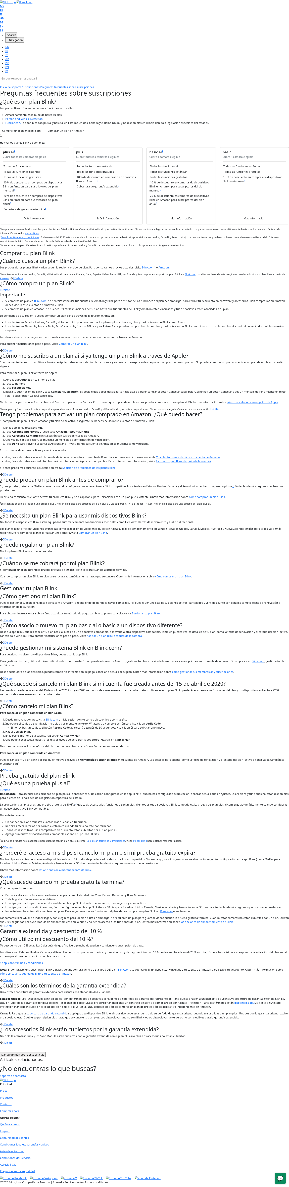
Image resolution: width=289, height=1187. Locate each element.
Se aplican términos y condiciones (20, 237)
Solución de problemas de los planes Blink (89, 468)
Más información (34, 218)
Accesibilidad (8, 1164)
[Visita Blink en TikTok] (91, 1178)
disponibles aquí (244, 1003)
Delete (19, 278)
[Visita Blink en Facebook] (13, 1178)
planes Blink (32, 233)
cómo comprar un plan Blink (207, 497)
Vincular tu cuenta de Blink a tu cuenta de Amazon (188, 457)
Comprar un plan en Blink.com (21, 131)
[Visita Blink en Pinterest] (148, 1178)
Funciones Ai (13, 123)
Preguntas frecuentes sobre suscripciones (67, 87)
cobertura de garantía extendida (47, 1013)
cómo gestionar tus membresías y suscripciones (202, 672)
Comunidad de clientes (14, 1138)
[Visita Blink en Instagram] (44, 1178)
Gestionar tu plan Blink (145, 613)
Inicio (3, 1091)
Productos (6, 1097)
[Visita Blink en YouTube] (119, 1178)
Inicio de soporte (10, 87)
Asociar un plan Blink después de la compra (183, 461)
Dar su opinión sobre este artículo (22, 1054)
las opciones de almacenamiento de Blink (65, 870)
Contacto (6, 1104)
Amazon (164, 267)
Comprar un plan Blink (73, 344)
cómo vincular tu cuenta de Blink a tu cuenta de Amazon (35, 973)
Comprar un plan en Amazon (66, 131)
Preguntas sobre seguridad (17, 1171)
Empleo (5, 1131)
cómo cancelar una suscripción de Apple (252, 402)
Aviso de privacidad (12, 1151)
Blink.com (148, 267)
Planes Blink (140, 840)
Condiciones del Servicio (15, 1158)
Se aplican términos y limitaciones (106, 840)
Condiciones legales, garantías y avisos (24, 1144)
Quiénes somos (10, 1124)
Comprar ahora (10, 1111)
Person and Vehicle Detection (24, 119)
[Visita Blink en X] (69, 1178)
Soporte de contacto (13, 1076)
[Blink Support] (16, 2)
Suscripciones (31, 87)
